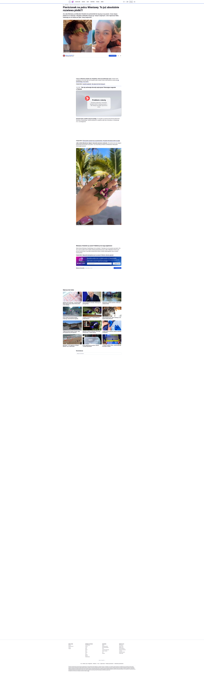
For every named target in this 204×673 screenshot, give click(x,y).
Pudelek (69, 648)
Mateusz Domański (69, 55)
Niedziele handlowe (105, 646)
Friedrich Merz (121, 653)
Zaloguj (131, 1)
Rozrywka (93, 1)
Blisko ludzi (77, 1)
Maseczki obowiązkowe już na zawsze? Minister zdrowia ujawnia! (98, 255)
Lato (102, 652)
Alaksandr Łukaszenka (122, 649)
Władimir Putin (121, 647)
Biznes (102, 1)
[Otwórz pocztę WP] (124, 2)
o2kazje (83, 1)
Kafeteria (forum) (70, 646)
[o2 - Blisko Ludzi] (73, 2)
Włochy (86, 649)
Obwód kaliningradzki (105, 647)
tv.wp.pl (69, 647)
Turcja (86, 647)
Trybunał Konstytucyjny (105, 649)
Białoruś (86, 655)
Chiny (103, 648)
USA (86, 653)
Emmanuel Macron (122, 648)
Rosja (86, 648)
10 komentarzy (113, 55)
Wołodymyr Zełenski (122, 652)
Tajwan (86, 652)
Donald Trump (121, 646)
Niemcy (86, 654)
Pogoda (97, 1)
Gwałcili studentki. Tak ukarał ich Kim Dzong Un (94, 84)
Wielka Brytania (87, 656)
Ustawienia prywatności (118, 663)
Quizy (88, 1)
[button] (127, 1)
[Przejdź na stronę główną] (70, 2)
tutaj (88, 670)
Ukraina (86, 646)
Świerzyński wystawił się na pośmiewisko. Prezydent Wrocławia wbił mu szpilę (101, 140)
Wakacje (103, 653)
